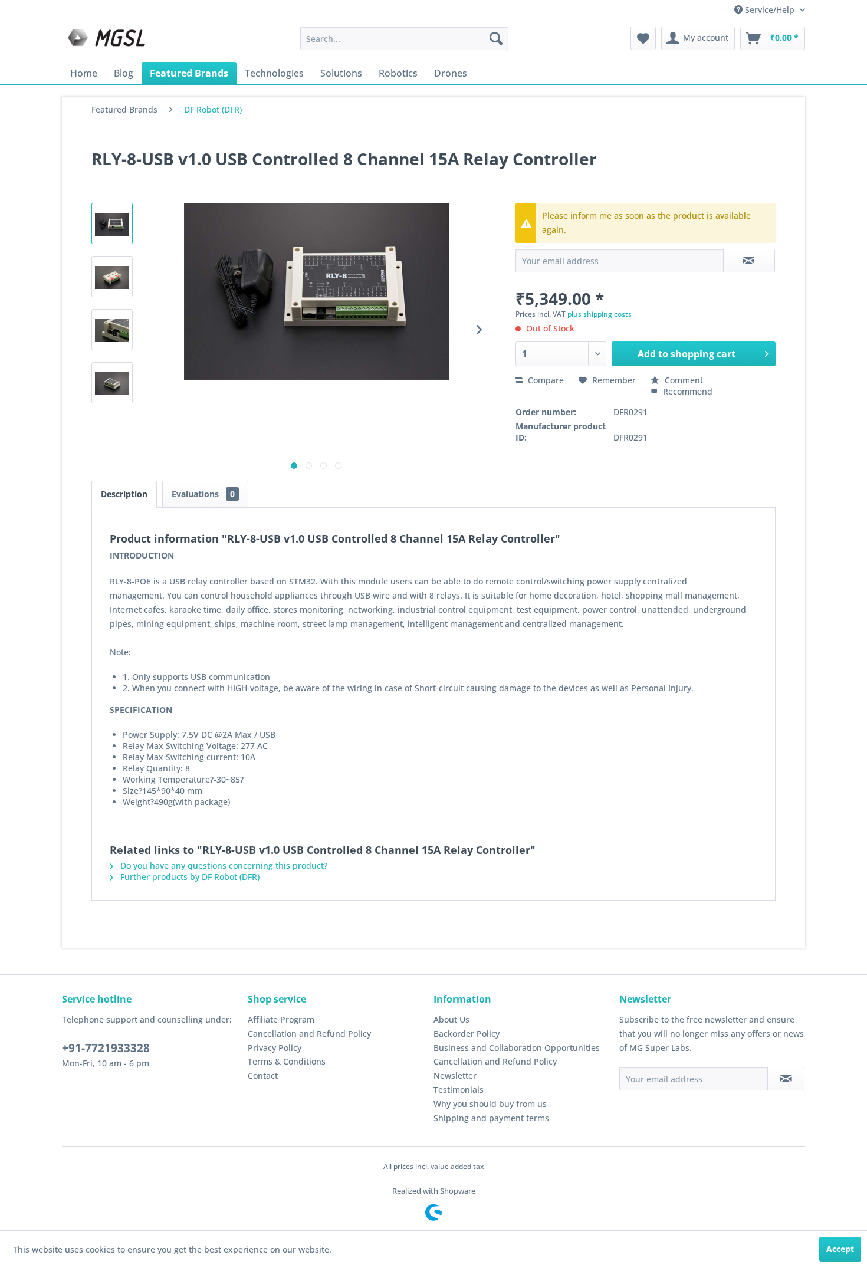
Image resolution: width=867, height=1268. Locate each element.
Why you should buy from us (490, 1103)
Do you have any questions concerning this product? (222, 865)
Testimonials (459, 1089)
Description (124, 494)
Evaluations (203, 494)
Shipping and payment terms (491, 1118)
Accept (840, 1248)
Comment (682, 380)
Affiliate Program (281, 1019)
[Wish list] (643, 38)
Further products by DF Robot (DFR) (189, 876)
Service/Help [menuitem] (770, 9)
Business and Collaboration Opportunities (517, 1047)
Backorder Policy (467, 1033)
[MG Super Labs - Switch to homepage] (108, 41)
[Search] (496, 38)
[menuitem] (404, 38)
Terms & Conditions (287, 1061)
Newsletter (455, 1075)
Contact (263, 1075)
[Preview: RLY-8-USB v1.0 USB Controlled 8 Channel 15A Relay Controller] (112, 223)
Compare (545, 380)
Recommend (686, 391)
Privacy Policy (274, 1047)
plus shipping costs (599, 314)
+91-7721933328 (106, 1048)
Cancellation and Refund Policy (309, 1033)
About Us (451, 1019)
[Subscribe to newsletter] (785, 1078)
